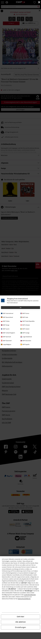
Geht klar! (20, 617)
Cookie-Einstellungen (30, 595)
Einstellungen (20, 627)
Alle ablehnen (20, 622)
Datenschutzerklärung (24, 599)
